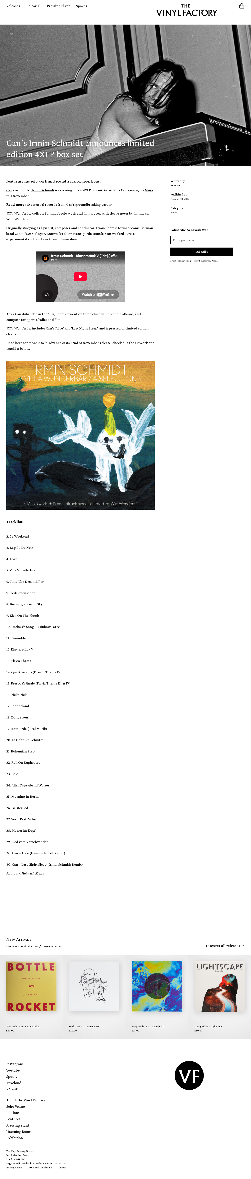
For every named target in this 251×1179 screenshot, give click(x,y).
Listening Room (18, 1131)
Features (13, 1119)
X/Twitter (14, 1089)
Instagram (14, 1064)
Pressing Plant (58, 6)
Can (9, 190)
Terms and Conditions (39, 1167)
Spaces (81, 6)
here (18, 343)
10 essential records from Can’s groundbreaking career (69, 204)
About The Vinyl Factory (25, 1100)
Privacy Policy (14, 1167)
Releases (13, 6)
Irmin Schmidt (42, 190)
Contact (62, 1167)
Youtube (13, 1070)
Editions (13, 1112)
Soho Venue (15, 1106)
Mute (149, 190)
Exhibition (14, 1138)
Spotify (11, 1076)
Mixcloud (13, 1083)
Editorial (33, 6)
